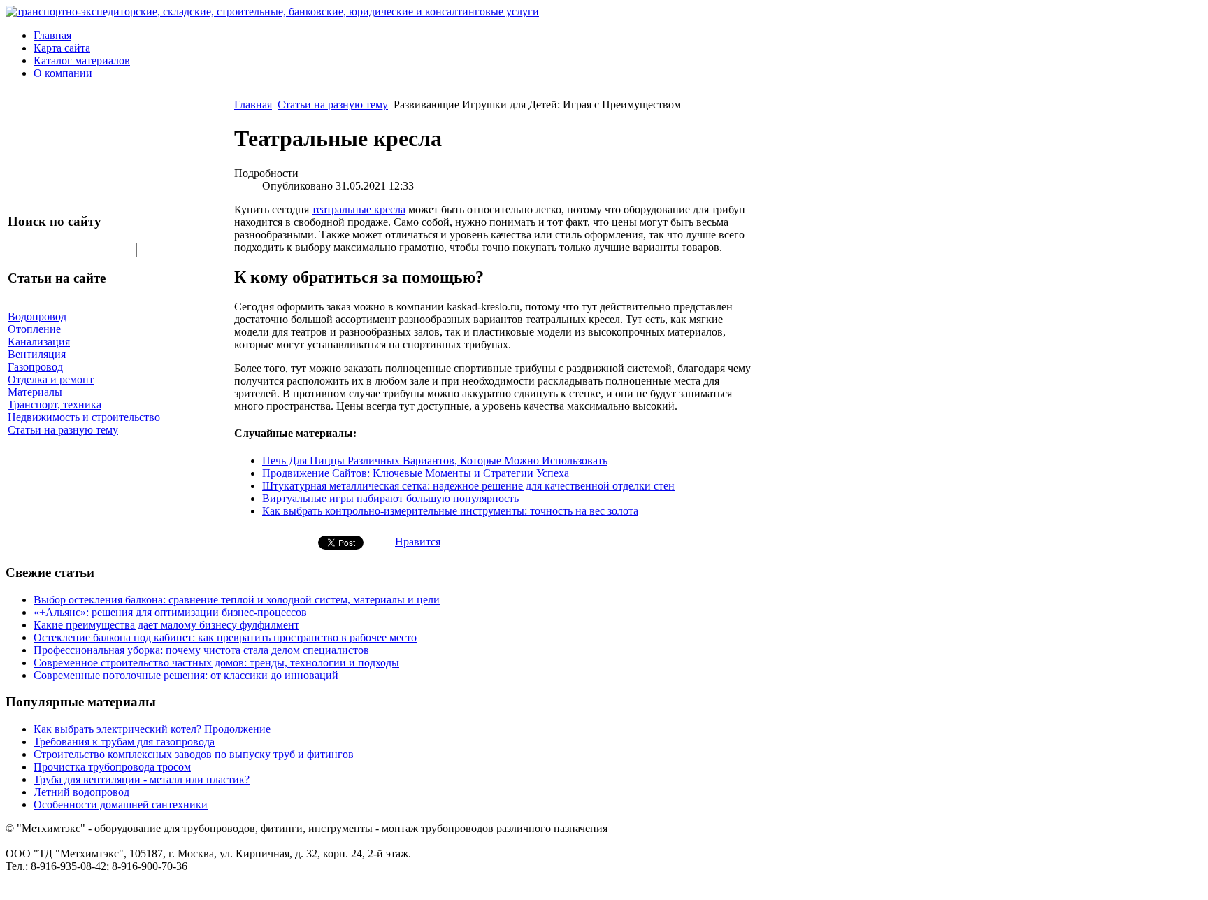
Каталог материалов (82, 60)
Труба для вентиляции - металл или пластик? (142, 779)
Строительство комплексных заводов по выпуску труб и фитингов (194, 754)
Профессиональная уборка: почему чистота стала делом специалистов (201, 650)
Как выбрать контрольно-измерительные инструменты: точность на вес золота (450, 511)
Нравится (417, 542)
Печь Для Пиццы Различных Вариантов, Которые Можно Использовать (434, 460)
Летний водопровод (81, 792)
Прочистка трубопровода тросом (112, 767)
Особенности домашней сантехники (121, 804)
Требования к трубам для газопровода (124, 742)
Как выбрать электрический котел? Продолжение (152, 729)
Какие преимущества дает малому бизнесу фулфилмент (166, 625)
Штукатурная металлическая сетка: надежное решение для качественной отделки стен (468, 486)
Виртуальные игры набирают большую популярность (390, 498)
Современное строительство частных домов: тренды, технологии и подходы (216, 663)
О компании (63, 73)
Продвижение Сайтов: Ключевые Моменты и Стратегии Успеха (415, 473)
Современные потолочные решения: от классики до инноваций (186, 675)
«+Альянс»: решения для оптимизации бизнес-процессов (170, 612)
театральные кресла (358, 209)
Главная (52, 35)
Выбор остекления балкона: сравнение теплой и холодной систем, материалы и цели (237, 600)
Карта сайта (62, 48)
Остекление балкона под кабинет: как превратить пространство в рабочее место (225, 637)
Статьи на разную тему (333, 104)
